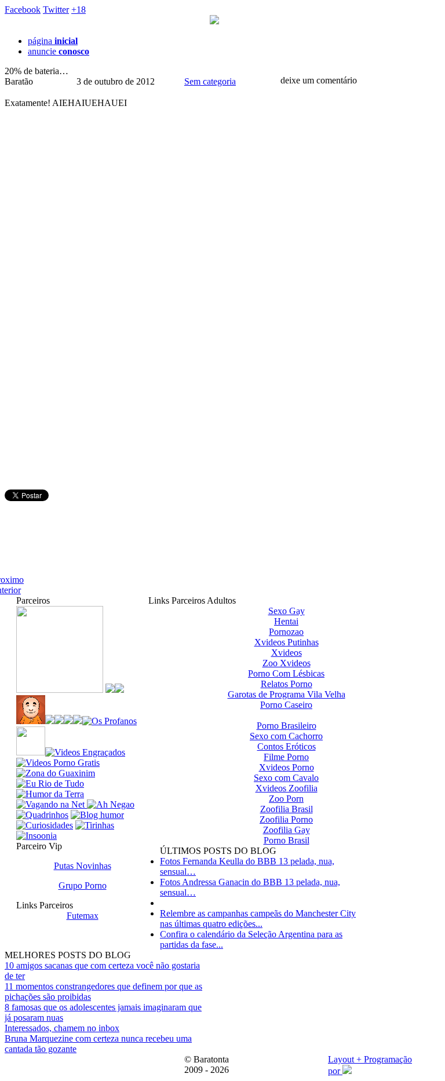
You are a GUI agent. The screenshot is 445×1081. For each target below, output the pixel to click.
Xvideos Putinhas (286, 642)
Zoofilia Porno (286, 819)
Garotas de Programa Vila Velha (286, 694)
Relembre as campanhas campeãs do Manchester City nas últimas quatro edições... (258, 918)
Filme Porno (286, 757)
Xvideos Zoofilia (287, 788)
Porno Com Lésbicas (286, 673)
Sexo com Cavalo (286, 778)
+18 (78, 9)
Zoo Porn (286, 799)
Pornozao (286, 632)
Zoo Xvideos (286, 663)
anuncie (58, 51)
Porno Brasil (286, 840)
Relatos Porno (286, 684)
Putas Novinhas (82, 866)
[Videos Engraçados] (85, 752)
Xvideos (286, 653)
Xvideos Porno (286, 767)
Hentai (286, 621)
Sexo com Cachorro (286, 736)
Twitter (56, 9)
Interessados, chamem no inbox (62, 1028)
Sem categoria (210, 81)
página (53, 41)
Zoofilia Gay (286, 830)
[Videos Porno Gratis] (58, 763)
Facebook (23, 9)
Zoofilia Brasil (286, 809)
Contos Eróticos (286, 746)
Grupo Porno (83, 885)
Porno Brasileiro (286, 726)
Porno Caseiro (286, 705)
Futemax (83, 916)
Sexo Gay (286, 611)
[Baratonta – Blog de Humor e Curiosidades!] (214, 21)
